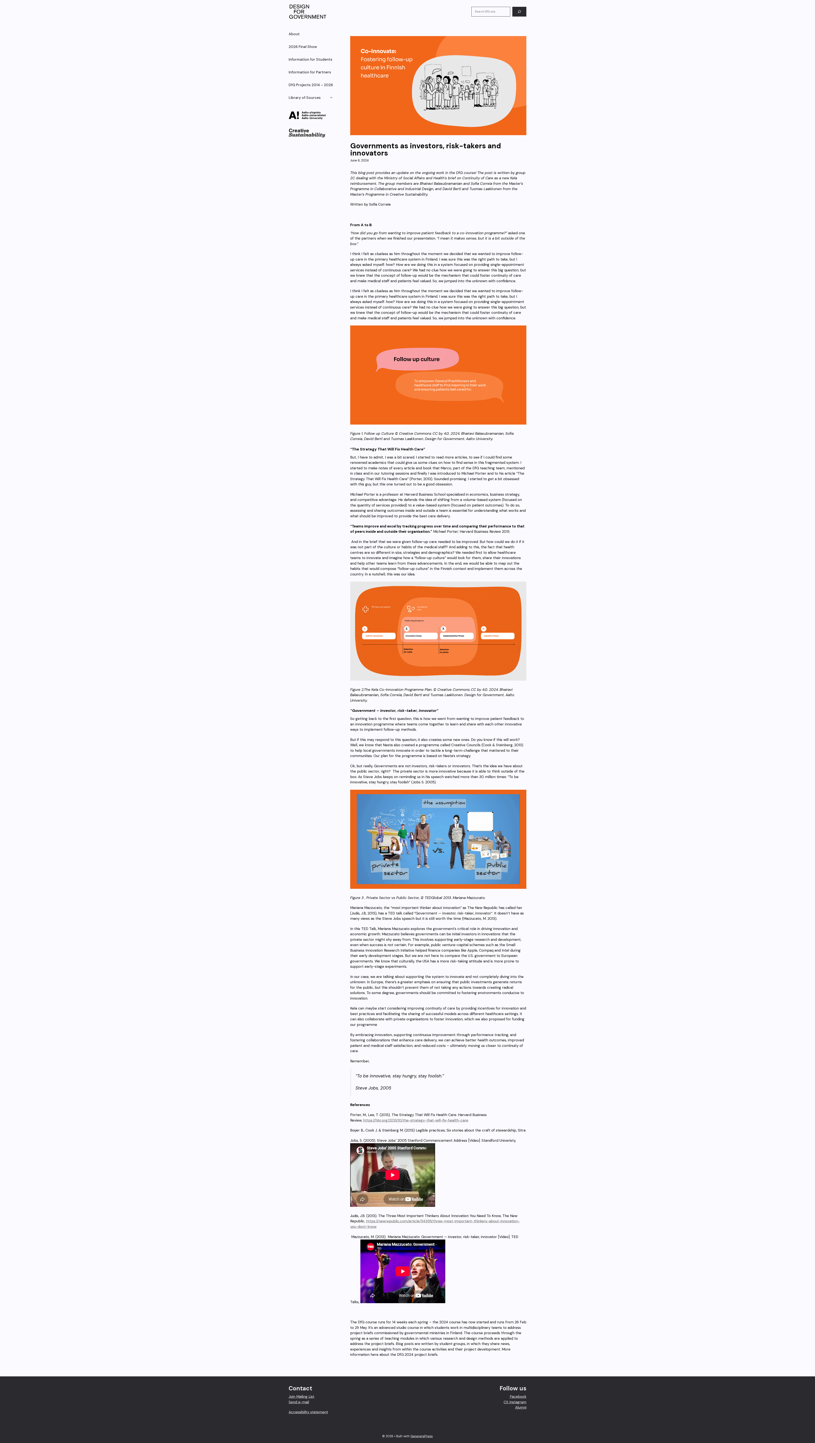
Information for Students (310, 59)
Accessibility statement (308, 1412)
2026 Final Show (303, 46)
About (294, 34)
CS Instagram (515, 1402)
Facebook (518, 1396)
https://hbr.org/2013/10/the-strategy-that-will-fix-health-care (415, 1120)
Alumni (520, 1407)
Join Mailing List (301, 1396)
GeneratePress (421, 1436)
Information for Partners (310, 72)
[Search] (519, 12)
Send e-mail (299, 1402)
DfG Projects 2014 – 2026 (311, 85)
